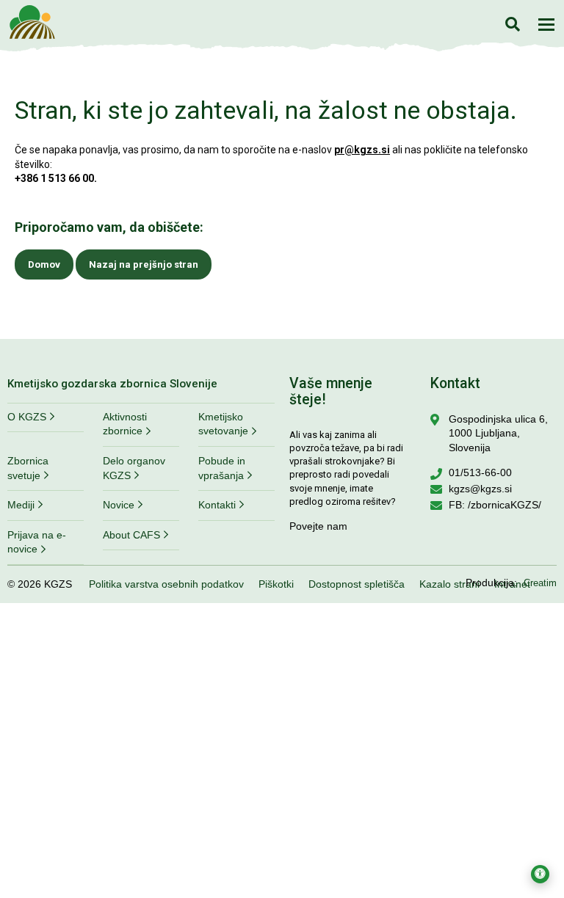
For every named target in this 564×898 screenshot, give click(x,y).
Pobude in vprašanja (221, 468)
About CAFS (131, 535)
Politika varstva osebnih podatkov (166, 584)
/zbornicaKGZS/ (504, 505)
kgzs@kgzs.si (480, 488)
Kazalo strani (449, 584)
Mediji (21, 505)
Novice (118, 505)
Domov (44, 264)
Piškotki (276, 584)
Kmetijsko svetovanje (223, 424)
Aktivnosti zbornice (125, 424)
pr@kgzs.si (362, 150)
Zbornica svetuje (27, 468)
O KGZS (26, 417)
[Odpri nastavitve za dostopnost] (540, 874)
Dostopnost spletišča (356, 584)
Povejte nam (318, 526)
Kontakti (217, 505)
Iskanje (512, 24)
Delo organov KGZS (134, 468)
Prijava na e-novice (36, 542)
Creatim (540, 582)
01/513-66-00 (480, 472)
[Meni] (546, 24)
